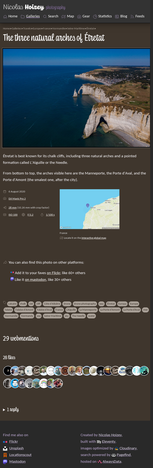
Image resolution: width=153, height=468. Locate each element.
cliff (38, 303)
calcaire (12, 303)
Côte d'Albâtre (52, 303)
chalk (23, 303)
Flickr (13, 442)
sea (38, 315)
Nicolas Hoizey (108, 435)
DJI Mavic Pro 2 (17, 198)
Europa (122, 303)
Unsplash (16, 448)
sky (66, 315)
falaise (8, 309)
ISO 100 (13, 214)
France (46, 28)
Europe (37, 28)
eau (101, 303)
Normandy (27, 315)
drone (67, 303)
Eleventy (107, 442)
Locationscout (20, 455)
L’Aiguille (71, 309)
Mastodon (17, 462)
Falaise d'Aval (44, 309)
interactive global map (94, 238)
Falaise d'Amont (24, 309)
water (91, 315)
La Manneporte (87, 309)
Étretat (90, 28)
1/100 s (50, 214)
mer (145, 309)
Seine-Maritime (75, 28)
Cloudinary (126, 448)
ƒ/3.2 (30, 214)
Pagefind (122, 455)
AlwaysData (110, 462)
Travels (27, 28)
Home (6, 28)
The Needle (78, 315)
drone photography (85, 303)
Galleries (16, 28)
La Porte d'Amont (110, 309)
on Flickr (53, 273)
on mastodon (35, 280)
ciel (31, 303)
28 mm (13, 207)
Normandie (58, 28)
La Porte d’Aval (131, 309)
